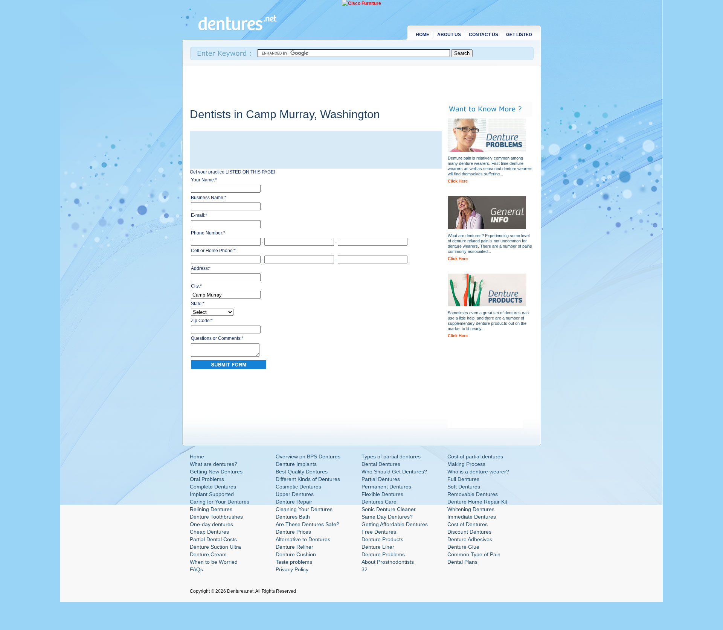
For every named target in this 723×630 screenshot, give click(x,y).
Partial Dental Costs (213, 539)
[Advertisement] (327, 83)
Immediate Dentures (471, 517)
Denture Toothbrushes (216, 517)
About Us (449, 34)
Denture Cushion (296, 554)
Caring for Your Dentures (219, 502)
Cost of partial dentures (475, 456)
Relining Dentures (211, 509)
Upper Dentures (295, 494)
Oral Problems (207, 479)
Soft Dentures (463, 487)
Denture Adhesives (469, 539)
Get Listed (519, 34)
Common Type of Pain (473, 554)
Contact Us (483, 34)
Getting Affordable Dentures (395, 524)
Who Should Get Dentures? (394, 472)
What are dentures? (213, 464)
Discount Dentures (469, 532)
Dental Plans (462, 562)
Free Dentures (379, 532)
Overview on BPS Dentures (308, 456)
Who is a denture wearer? (478, 472)
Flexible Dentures (382, 494)
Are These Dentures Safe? (307, 524)
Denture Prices (293, 532)
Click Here (458, 181)
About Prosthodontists (388, 562)
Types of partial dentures (391, 456)
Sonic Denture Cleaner (389, 509)
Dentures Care (379, 502)
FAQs (196, 569)
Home (422, 34)
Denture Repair (294, 502)
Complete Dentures (213, 487)
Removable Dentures (472, 494)
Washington (350, 114)
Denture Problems (383, 554)
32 (365, 569)
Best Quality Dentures (302, 472)
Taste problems (294, 562)
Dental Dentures (381, 464)
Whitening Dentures (470, 509)
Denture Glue (463, 547)
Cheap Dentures (209, 532)
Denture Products (382, 539)
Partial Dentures (381, 479)
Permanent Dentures (386, 487)
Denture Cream (208, 554)
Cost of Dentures (467, 524)
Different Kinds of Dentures (308, 479)
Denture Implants (296, 464)
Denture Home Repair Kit (477, 502)
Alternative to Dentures (303, 539)
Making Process (466, 464)
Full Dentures (463, 479)
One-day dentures (211, 524)
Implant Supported (212, 494)
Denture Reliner (294, 547)
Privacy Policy (292, 569)
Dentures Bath (293, 517)
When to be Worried (214, 562)
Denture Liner (378, 547)
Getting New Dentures (216, 472)
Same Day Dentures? (387, 517)
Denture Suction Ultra (215, 547)
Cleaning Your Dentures (304, 509)
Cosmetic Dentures (298, 487)
